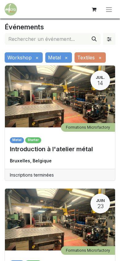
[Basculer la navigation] (108, 9)
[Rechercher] (94, 39)
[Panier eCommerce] (94, 9)
